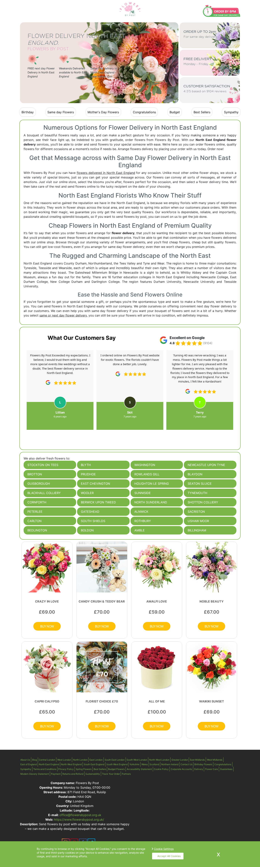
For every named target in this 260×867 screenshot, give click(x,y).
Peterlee (34, 511)
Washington (144, 465)
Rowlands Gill (146, 474)
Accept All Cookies (169, 856)
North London (80, 759)
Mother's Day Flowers (103, 112)
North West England (71, 764)
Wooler (87, 493)
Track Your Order (111, 773)
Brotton (34, 474)
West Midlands (214, 759)
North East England (49, 764)
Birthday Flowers (203, 764)
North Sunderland (150, 502)
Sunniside (142, 493)
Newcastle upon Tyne (206, 465)
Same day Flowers (60, 112)
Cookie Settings (164, 848)
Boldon (87, 530)
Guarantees (226, 769)
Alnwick (141, 511)
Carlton (34, 521)
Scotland (154, 764)
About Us (25, 759)
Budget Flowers (116, 769)
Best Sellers (202, 112)
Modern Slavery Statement (34, 773)
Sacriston (196, 511)
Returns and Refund (72, 773)
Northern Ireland (169, 764)
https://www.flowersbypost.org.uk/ (79, 819)
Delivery (198, 769)
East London (96, 759)
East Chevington (95, 483)
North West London (159, 759)
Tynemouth (197, 493)
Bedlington (37, 530)
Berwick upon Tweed (98, 502)
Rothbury (142, 521)
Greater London (179, 759)
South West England (117, 764)
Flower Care (211, 769)
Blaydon (195, 474)
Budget (175, 112)
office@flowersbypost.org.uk (80, 815)
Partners (126, 773)
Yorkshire (134, 764)
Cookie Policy (161, 769)
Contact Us (186, 764)
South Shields (93, 521)
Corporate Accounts (181, 769)
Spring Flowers (84, 769)
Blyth (86, 465)
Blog (34, 759)
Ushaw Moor (198, 521)
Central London (47, 759)
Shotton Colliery (203, 502)
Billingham (197, 530)
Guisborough (38, 483)
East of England (28, 764)
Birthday (28, 112)
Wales (144, 764)
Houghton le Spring (151, 483)
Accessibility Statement (139, 769)
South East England (94, 764)
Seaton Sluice (200, 483)
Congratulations (144, 112)
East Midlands (197, 759)
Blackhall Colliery (44, 493)
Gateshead (90, 511)
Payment (56, 773)
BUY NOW (47, 626)
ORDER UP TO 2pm (200, 34)
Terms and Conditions (44, 769)
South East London (115, 759)
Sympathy (231, 112)
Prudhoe (88, 474)
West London (64, 759)
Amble (139, 530)
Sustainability (92, 773)
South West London (137, 759)
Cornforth (36, 502)
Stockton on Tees (42, 465)
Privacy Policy (66, 769)
